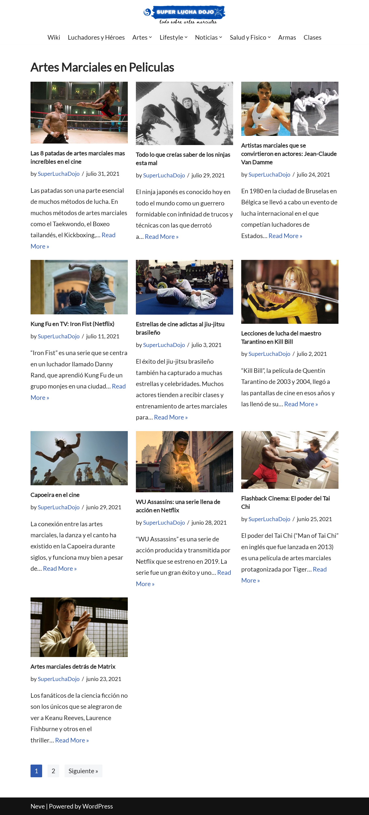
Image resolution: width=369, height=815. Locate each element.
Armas (287, 37)
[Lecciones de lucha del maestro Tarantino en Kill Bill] (289, 292)
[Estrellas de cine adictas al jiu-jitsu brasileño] (184, 287)
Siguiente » (83, 771)
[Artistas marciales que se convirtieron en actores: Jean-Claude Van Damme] (289, 109)
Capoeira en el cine (55, 494)
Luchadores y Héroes (96, 37)
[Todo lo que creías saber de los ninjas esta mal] (184, 113)
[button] (150, 37)
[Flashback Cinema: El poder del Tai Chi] (289, 460)
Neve (38, 806)
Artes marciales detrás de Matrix (73, 666)
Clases (312, 37)
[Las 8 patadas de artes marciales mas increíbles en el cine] (79, 113)
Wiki (54, 37)
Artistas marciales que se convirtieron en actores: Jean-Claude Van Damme (289, 154)
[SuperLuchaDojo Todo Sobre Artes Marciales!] (184, 15)
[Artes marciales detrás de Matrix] (79, 627)
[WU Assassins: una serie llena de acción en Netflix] (184, 461)
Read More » (162, 236)
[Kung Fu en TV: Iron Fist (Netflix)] (79, 287)
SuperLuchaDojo (59, 173)
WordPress (97, 806)
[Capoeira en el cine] (79, 458)
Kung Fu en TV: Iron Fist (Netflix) (73, 323)
